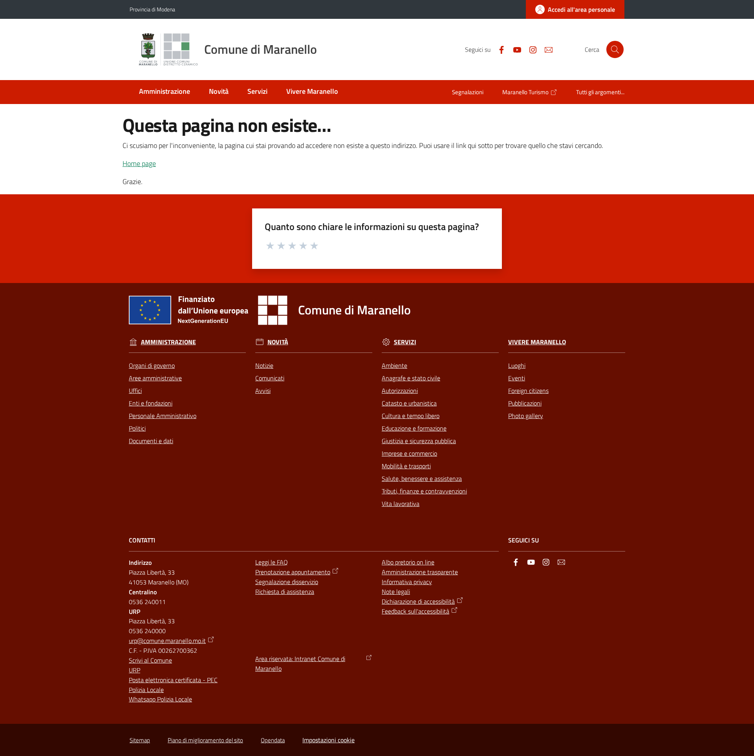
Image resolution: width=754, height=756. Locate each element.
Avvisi (263, 390)
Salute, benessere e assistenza (422, 478)
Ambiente (394, 365)
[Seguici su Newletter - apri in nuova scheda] (545, 49)
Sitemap (140, 740)
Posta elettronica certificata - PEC (173, 680)
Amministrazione (168, 342)
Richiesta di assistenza (284, 591)
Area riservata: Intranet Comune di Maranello (300, 663)
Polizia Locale (146, 689)
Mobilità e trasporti (406, 466)
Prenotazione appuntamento (292, 572)
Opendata (273, 740)
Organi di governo (152, 365)
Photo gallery (525, 415)
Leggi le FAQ (271, 562)
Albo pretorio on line (408, 562)
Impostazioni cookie (328, 740)
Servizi (405, 342)
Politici (137, 428)
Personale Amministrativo (162, 415)
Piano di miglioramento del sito (205, 740)
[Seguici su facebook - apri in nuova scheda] (498, 49)
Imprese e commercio (409, 453)
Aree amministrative (155, 378)
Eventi (516, 378)
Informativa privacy (407, 581)
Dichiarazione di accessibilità (418, 601)
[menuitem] (164, 92)
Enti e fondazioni (150, 403)
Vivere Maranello (537, 342)
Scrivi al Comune (150, 660)
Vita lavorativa (400, 503)
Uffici (135, 390)
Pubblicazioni (525, 403)
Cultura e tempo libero (410, 415)
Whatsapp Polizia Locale (160, 699)
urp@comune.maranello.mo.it (167, 640)
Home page (139, 163)
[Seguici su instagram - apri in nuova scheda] (530, 49)
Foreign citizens (528, 390)
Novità (277, 342)
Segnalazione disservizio (286, 581)
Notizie (264, 365)
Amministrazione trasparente (420, 572)
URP (134, 670)
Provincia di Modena (152, 9)
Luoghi (516, 365)
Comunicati (269, 378)
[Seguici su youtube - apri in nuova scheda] (514, 49)
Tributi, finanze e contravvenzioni (424, 491)
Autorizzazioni (400, 390)
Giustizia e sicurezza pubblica (419, 441)
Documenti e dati (151, 441)
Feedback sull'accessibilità (415, 611)
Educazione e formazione (414, 428)
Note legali (396, 591)
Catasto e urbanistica (409, 403)
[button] (615, 49)
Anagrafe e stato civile (411, 378)
